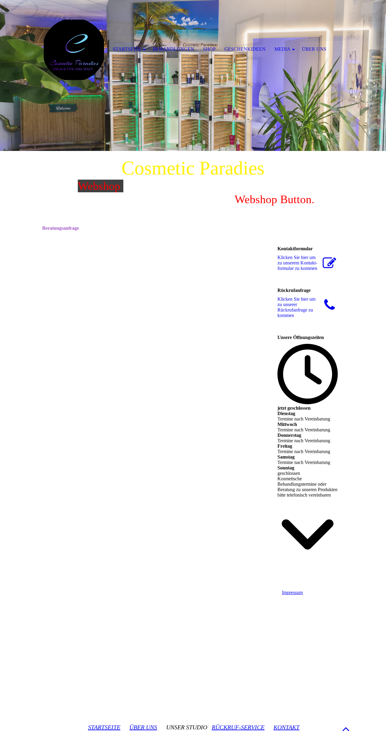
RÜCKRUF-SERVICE (238, 727)
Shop (209, 49)
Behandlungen (173, 49)
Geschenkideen (245, 49)
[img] (193, 75)
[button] (346, 729)
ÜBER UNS (143, 727)
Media (282, 49)
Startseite (127, 49)
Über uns (314, 49)
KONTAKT (286, 727)
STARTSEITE (104, 727)
